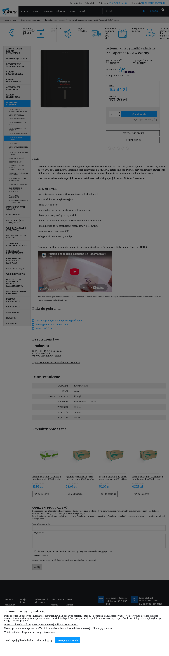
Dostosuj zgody (44, 640)
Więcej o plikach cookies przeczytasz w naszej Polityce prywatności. (41, 624)
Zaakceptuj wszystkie (67, 640)
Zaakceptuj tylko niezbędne (19, 640)
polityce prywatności (102, 628)
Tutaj (7, 632)
